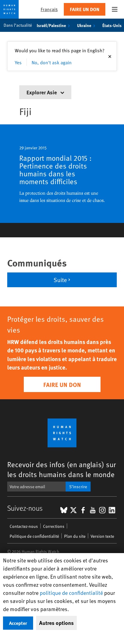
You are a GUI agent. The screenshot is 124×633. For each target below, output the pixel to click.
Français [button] (49, 9)
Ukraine (84, 25)
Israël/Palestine (51, 25)
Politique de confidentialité (34, 536)
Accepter (18, 622)
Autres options (56, 623)
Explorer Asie (42, 92)
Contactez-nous (24, 526)
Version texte (102, 536)
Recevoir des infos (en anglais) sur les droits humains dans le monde (61, 469)
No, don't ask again (52, 62)
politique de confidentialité (71, 592)
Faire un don (84, 9)
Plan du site (74, 536)
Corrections (53, 526)
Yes (18, 62)
